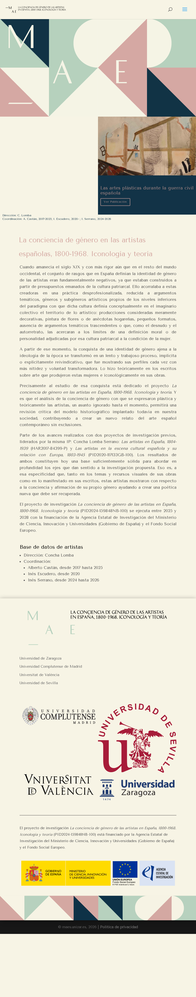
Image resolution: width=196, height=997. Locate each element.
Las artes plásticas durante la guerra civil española (147, 190)
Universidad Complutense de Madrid (51, 666)
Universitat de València (39, 675)
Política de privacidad (119, 927)
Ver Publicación (115, 201)
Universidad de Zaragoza (40, 658)
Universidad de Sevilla (39, 683)
